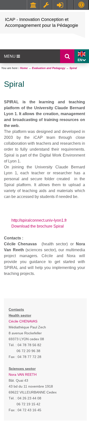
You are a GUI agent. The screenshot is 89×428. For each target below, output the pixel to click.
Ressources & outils (46, 5)
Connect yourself (60, 5)
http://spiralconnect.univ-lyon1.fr (39, 220)
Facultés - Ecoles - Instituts (33, 5)
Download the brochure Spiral (37, 226)
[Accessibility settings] (81, 5)
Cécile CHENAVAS (23, 321)
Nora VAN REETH (23, 374)
